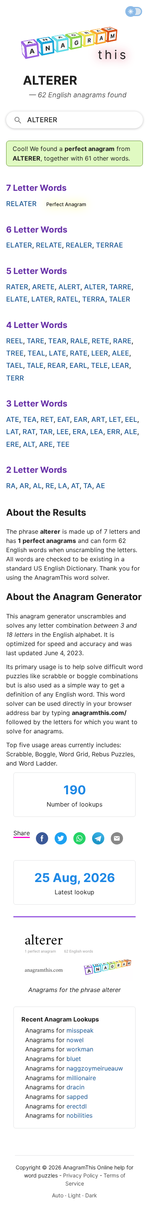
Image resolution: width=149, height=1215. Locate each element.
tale (35, 365)
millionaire (81, 1078)
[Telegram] (98, 838)
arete (43, 287)
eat (63, 419)
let (115, 419)
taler (119, 299)
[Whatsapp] (79, 838)
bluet (73, 1059)
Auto (57, 1195)
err (113, 432)
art (98, 419)
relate (49, 245)
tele (99, 365)
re (49, 486)
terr (15, 378)
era (79, 432)
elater (19, 245)
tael (14, 365)
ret (46, 419)
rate (78, 353)
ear (80, 419)
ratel (67, 299)
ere (12, 444)
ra (11, 486)
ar (24, 486)
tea (30, 419)
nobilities (79, 1115)
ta (87, 486)
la (62, 486)
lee (63, 432)
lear (120, 365)
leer (99, 353)
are (46, 444)
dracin (75, 1087)
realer (79, 245)
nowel (75, 1040)
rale (79, 341)
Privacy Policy (80, 1175)
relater (21, 204)
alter (94, 287)
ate (12, 419)
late (57, 353)
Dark (91, 1195)
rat (29, 432)
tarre (120, 287)
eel (131, 419)
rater (17, 287)
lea (96, 432)
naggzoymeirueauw (94, 1068)
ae (100, 486)
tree (15, 353)
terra (93, 299)
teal (36, 353)
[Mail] (116, 838)
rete (100, 341)
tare (35, 341)
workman (79, 1049)
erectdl (76, 1106)
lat (12, 432)
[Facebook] (42, 838)
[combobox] (74, 119)
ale (130, 432)
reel (14, 341)
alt (29, 444)
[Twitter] (60, 838)
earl (78, 365)
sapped (77, 1096)
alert (69, 287)
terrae (109, 245)
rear (56, 365)
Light (74, 1195)
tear (57, 341)
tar (46, 432)
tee (63, 444)
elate (17, 299)
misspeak (80, 1030)
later (42, 299)
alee (120, 353)
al (37, 486)
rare (122, 341)
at (75, 486)
